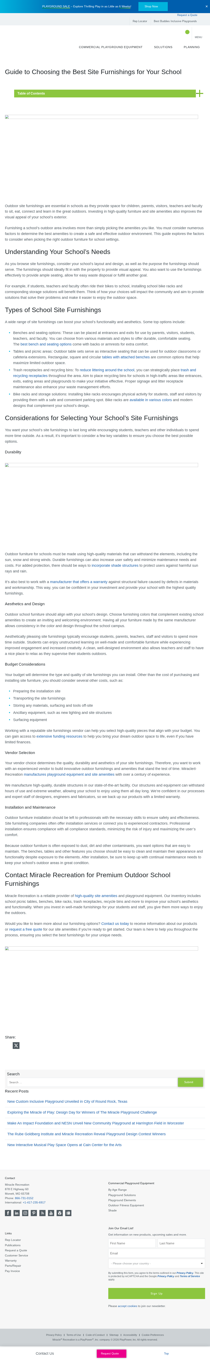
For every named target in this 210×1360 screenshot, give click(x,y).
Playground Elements (122, 1200)
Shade (112, 1210)
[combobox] (156, 1263)
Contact (10, 1178)
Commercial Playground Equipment (111, 47)
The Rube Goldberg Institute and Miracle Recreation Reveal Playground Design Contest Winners (86, 1134)
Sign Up (157, 1293)
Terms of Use (73, 1335)
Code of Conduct (95, 1335)
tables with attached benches (126, 357)
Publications (13, 1245)
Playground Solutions (122, 1195)
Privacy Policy (185, 1273)
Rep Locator (140, 21)
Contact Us (45, 1353)
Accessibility (130, 1335)
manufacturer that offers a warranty (78, 582)
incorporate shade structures (115, 565)
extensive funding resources (59, 736)
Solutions (163, 47)
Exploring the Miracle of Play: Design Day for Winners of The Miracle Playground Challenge (82, 1112)
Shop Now (151, 6)
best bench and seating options (46, 344)
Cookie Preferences (153, 1335)
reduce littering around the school (107, 370)
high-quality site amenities (96, 896)
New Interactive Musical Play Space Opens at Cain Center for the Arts (64, 1145)
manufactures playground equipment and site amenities (69, 774)
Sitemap (114, 1335)
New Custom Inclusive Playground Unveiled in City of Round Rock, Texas (67, 1101)
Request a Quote (187, 15)
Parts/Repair (13, 1265)
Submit (188, 1082)
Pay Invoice (12, 1271)
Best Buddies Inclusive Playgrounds (175, 21)
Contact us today (115, 924)
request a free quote (25, 929)
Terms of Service (190, 1276)
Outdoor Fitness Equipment (126, 1205)
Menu (198, 37)
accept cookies (127, 1306)
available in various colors (151, 400)
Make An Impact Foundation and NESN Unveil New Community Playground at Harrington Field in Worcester (95, 1123)
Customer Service (16, 1255)
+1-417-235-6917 (34, 1202)
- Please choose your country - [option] (131, 1263)
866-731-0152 (24, 1198)
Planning (192, 47)
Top (167, 1353)
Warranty (11, 1260)
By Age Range (117, 1189)
